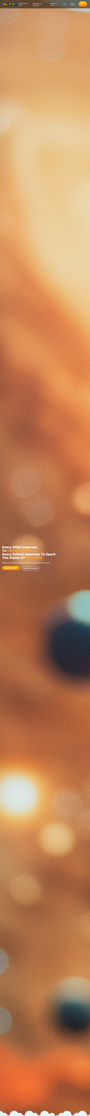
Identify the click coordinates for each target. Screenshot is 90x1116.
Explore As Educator (30, 568)
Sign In (82, 4)
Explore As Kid (11, 568)
